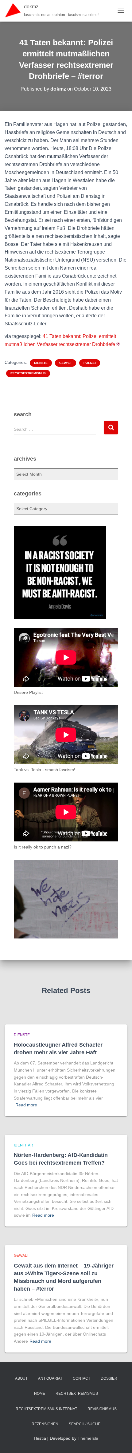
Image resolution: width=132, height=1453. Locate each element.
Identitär (23, 1145)
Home (39, 1393)
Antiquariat (50, 1378)
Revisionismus (102, 1409)
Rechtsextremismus (28, 373)
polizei (89, 362)
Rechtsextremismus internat (46, 1409)
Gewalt (65, 362)
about (21, 1378)
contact (81, 1378)
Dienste (41, 362)
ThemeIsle (88, 1438)
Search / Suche (84, 1424)
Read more (26, 1104)
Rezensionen (45, 1424)
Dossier (109, 1378)
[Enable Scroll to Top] (120, 1440)
